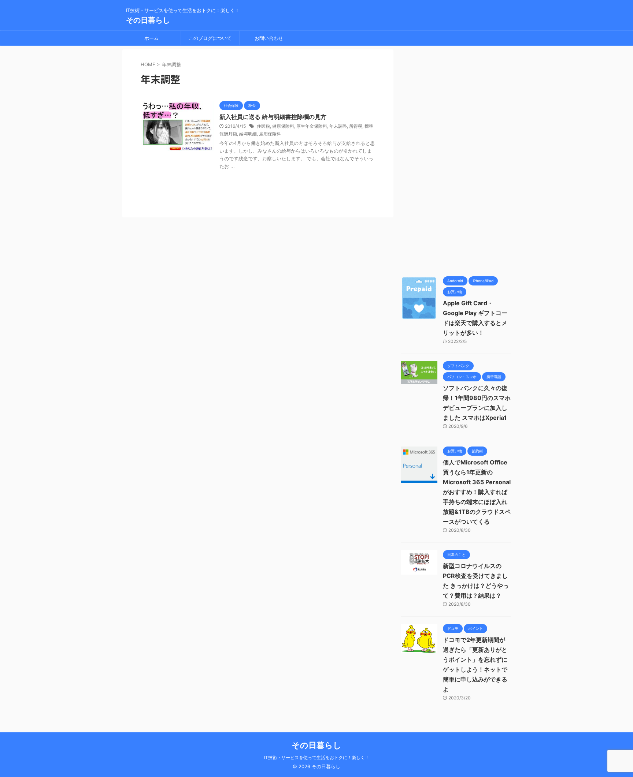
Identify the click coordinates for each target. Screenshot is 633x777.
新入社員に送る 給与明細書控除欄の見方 (272, 116)
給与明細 (248, 134)
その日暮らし (148, 20)
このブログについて (210, 38)
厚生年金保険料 (311, 126)
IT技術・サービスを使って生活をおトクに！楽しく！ (316, 757)
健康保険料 (283, 126)
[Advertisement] (456, 159)
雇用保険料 (270, 134)
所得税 (355, 126)
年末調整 (338, 126)
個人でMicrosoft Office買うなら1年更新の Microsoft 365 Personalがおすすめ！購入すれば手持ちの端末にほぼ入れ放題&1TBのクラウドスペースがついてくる (477, 492)
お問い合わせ (269, 38)
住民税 (263, 126)
